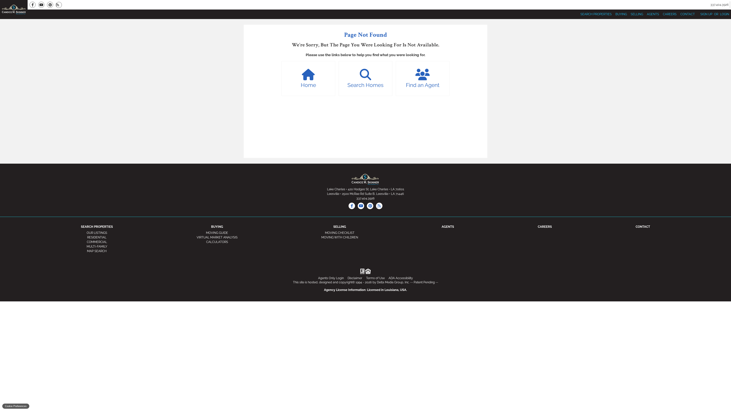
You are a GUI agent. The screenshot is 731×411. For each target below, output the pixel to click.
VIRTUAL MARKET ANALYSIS (217, 237)
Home (308, 85)
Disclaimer (355, 278)
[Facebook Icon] (33, 5)
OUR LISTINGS (97, 233)
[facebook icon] (352, 206)
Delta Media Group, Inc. (393, 282)
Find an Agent (422, 85)
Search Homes (365, 85)
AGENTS (653, 14)
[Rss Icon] (59, 5)
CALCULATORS (217, 242)
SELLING (637, 14)
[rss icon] (379, 206)
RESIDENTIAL (96, 237)
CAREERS (670, 14)
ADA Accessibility (401, 278)
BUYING (621, 14)
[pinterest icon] (370, 206)
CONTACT (687, 14)
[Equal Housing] (369, 271)
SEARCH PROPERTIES (596, 14)
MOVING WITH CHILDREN (339, 237)
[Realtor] (362, 271)
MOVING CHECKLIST (339, 233)
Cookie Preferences (16, 406)
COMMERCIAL (97, 242)
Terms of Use (375, 278)
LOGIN (724, 14)
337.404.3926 (365, 198)
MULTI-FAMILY (97, 246)
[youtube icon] (361, 206)
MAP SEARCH (97, 251)
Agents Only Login (331, 278)
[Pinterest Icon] (50, 5)
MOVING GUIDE (217, 233)
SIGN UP (706, 14)
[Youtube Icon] (41, 5)
